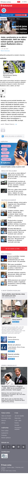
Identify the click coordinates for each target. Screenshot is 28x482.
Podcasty (4, 435)
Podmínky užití (19, 467)
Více (18, 19)
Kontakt (17, 425)
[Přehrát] (3, 91)
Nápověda (18, 418)
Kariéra (17, 423)
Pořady (4, 156)
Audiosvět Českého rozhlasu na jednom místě (13, 166)
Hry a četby (5, 146)
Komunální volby (6, 418)
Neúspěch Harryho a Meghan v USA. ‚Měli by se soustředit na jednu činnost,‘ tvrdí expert (13, 388)
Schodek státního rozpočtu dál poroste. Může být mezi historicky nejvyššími (17, 274)
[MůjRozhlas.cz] (3, 58)
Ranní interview (5, 51)
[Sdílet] (4, 97)
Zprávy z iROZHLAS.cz (9, 365)
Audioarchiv (4, 433)
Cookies (3, 467)
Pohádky (4, 153)
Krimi (3, 149)
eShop (3, 423)
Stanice (3, 420)
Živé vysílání (5, 159)
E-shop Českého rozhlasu (10, 290)
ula (16, 124)
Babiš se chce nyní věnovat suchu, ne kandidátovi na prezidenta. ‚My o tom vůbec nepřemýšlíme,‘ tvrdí (13, 394)
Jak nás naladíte (19, 416)
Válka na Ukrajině (6, 416)
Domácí (3, 19)
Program (12, 19)
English (3, 469)
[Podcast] (1, 97)
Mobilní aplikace (6, 437)
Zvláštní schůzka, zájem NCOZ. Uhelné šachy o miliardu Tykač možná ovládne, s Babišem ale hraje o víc (17, 214)
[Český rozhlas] (6, 2)
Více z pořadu (6, 254)
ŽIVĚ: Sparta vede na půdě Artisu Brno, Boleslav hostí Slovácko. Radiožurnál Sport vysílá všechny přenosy (13, 400)
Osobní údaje (10, 467)
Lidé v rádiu (18, 420)
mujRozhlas (4, 141)
